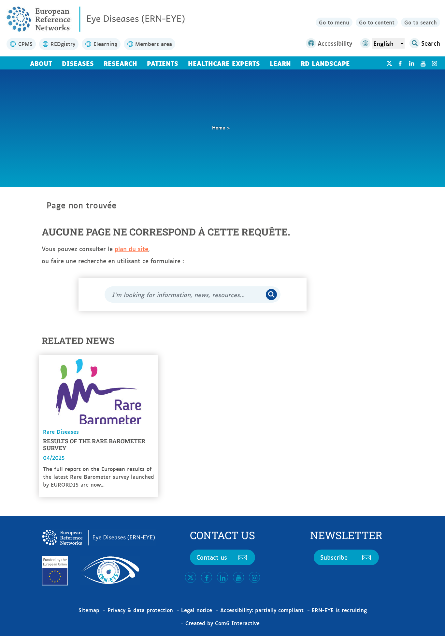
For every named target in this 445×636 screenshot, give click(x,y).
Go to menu (334, 22)
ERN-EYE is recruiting (339, 610)
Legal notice (196, 610)
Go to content (377, 22)
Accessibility (335, 43)
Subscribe (334, 557)
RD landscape (325, 63)
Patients (162, 63)
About (41, 63)
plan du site (131, 248)
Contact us (211, 557)
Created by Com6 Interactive (222, 623)
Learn (280, 63)
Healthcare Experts (224, 63)
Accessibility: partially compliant (262, 610)
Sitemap (89, 610)
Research (120, 63)
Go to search (420, 22)
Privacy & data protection (140, 610)
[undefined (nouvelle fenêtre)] (400, 63)
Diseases (78, 63)
